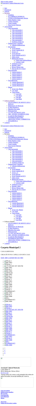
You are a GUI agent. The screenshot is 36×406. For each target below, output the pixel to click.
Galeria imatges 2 (17, 74)
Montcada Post (12, 111)
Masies (10, 87)
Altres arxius (15, 57)
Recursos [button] (7, 134)
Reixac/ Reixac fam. (18, 67)
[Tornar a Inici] (12, 3)
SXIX (2, 258)
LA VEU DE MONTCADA (16, 112)
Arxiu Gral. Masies (17, 89)
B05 (15, 258)
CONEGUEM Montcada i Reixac (18, 18)
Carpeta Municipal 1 (18, 82)
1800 (6, 258)
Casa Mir (18, 97)
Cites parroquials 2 (17, 31)
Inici (5, 8)
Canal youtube (12, 23)
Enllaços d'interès (9, 101)
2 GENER (11, 258)
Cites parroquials (13, 28)
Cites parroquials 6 (17, 38)
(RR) (21, 258)
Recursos (7, 13)
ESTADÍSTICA (13, 121)
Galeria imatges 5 (17, 79)
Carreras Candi (20, 62)
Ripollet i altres (16, 65)
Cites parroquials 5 (17, 37)
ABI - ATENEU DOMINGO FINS (18, 114)
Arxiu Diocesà (16, 53)
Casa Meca (19, 95)
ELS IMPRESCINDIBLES (16, 16)
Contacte (7, 122)
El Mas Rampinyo (13, 107)
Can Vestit (15, 90)
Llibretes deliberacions (18, 45)
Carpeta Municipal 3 (18, 85)
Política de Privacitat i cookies (9, 403)
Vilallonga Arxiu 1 (17, 63)
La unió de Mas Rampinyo (16, 116)
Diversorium (11, 47)
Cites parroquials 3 (17, 33)
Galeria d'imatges (13, 21)
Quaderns (11, 15)
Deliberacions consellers (7, 392)
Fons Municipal (12, 80)
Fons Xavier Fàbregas (14, 25)
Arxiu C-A (15, 52)
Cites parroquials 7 (17, 40)
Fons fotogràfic (12, 70)
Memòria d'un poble (14, 109)
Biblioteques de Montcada (15, 106)
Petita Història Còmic (14, 20)
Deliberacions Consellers (15, 43)
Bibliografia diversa (17, 58)
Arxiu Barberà (16, 48)
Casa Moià (19, 99)
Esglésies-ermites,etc (18, 42)
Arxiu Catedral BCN (18, 50)
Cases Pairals (15, 92)
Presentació (7, 10)
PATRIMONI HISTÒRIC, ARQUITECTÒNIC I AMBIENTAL (19, 118)
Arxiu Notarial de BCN (19, 55)
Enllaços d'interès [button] (9, 221)
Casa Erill (18, 94)
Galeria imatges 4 (17, 77)
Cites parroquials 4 (17, 35)
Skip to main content (7, 1)
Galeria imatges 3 (17, 75)
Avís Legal (3, 401)
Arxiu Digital (8, 26)
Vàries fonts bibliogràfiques (24, 60)
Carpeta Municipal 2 (18, 84)
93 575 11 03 (4, 373)
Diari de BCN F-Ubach (19, 69)
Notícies (6, 11)
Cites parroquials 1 (17, 30)
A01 (18, 258)
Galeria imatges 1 (17, 72)
